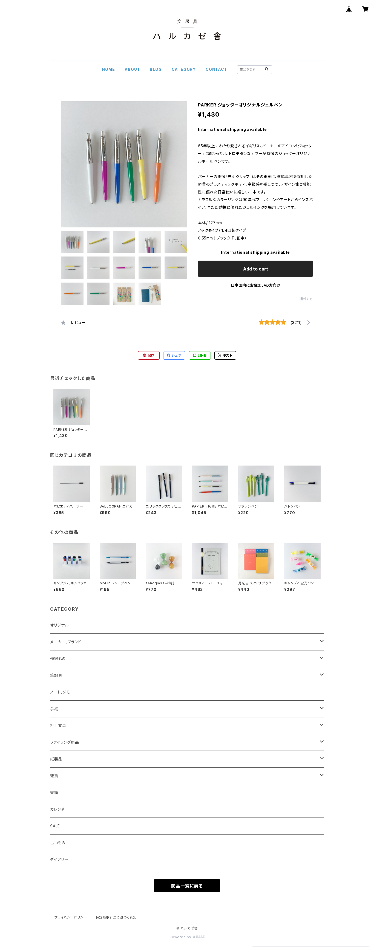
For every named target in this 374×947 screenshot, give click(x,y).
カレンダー (59, 809)
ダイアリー (59, 859)
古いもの (57, 842)
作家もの (58, 658)
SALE (55, 826)
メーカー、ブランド (65, 641)
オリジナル (59, 625)
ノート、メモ (60, 692)
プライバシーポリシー (70, 917)
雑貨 (54, 775)
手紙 (54, 708)
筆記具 (56, 675)
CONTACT (216, 69)
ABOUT (132, 69)
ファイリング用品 (64, 742)
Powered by (180, 937)
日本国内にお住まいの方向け (255, 285)
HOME (108, 69)
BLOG (156, 69)
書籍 (54, 792)
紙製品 (56, 759)
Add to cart (255, 269)
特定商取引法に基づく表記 (116, 917)
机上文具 (58, 725)
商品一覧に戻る (187, 886)
